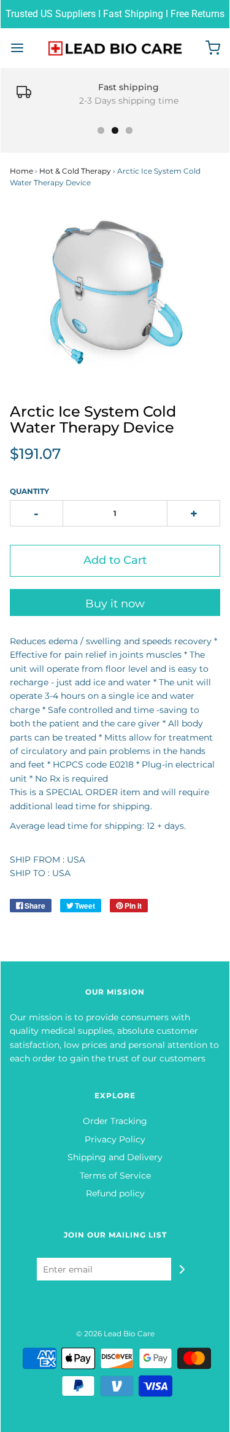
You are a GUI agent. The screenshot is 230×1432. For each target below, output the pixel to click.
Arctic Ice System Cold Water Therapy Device (93, 419)
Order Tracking (115, 1120)
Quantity (29, 491)
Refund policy (115, 1193)
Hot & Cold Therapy (75, 170)
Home (21, 170)
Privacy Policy (115, 1139)
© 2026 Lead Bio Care (115, 1333)
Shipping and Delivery (115, 1157)
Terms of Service (115, 1175)
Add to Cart (115, 560)
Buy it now (115, 603)
